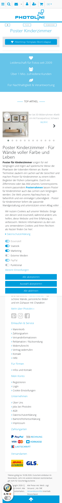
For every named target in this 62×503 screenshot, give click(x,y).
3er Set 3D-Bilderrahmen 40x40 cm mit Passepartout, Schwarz (43, 116)
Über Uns (18, 402)
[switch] (7, 498)
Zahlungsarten (20, 333)
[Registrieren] (34, 4)
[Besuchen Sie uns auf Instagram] (21, 317)
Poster (27, 25)
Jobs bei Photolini (22, 406)
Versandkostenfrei (34, 491)
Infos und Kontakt (22, 370)
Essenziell (16, 241)
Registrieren (19, 382)
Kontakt (17, 353)
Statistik (15, 246)
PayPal (14, 260)
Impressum (19, 423)
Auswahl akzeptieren (31, 283)
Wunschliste (7, 118)
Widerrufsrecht (21, 345)
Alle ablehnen (31, 290)
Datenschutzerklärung (24, 414)
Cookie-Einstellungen (24, 390)
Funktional (16, 265)
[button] (31, 42)
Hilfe (15, 358)
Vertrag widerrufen (23, 349)
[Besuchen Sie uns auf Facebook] (28, 317)
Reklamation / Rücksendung (28, 341)
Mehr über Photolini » (22, 308)
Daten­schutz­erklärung (18, 234)
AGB (15, 410)
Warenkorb (18, 329)
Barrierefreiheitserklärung (26, 419)
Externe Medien (19, 255)
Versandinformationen (25, 337)
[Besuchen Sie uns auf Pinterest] (14, 317)
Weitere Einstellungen (17, 269)
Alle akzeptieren (31, 276)
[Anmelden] (27, 4)
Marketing (16, 250)
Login (15, 386)
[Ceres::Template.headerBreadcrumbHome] (7, 25)
